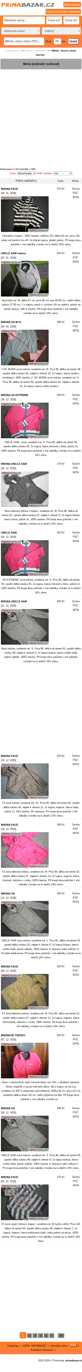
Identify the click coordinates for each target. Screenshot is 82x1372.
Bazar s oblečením (36, 50)
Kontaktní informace (42, 1350)
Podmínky (13, 1345)
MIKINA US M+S (11, 322)
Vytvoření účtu (58, 1345)
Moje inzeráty (72, 4)
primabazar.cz (12, 50)
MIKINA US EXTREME (14, 395)
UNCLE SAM (9, 532)
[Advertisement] (41, 111)
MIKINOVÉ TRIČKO (13, 1035)
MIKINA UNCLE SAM (14, 463)
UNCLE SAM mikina (13, 253)
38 (61, 1335)
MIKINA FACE (9, 188)
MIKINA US (8, 893)
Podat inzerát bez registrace (63, 11)
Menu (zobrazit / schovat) (41, 64)
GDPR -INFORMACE (35, 1345)
